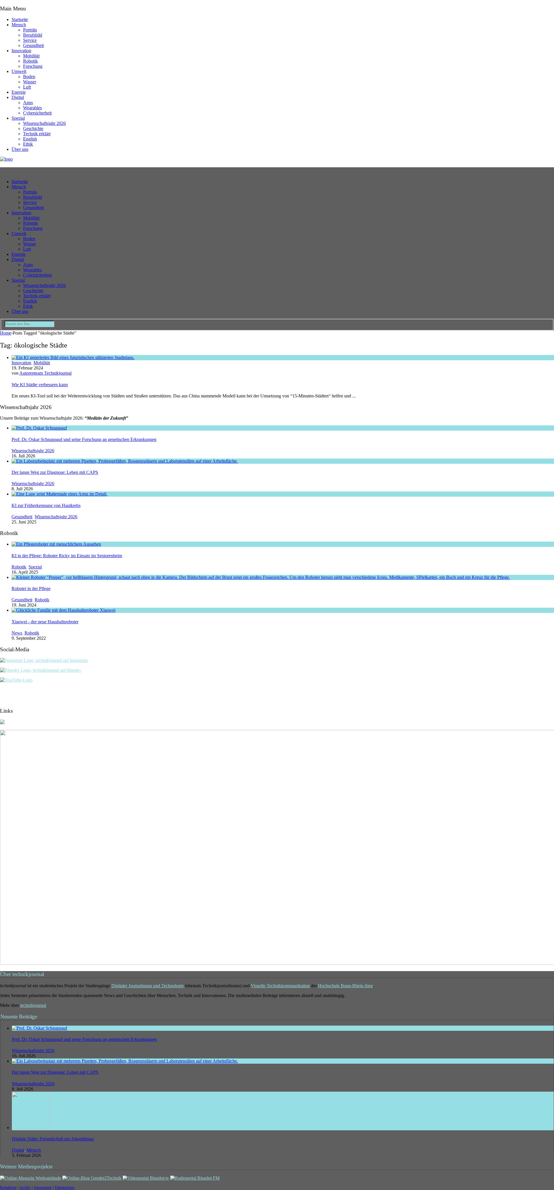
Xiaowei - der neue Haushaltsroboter (45, 621)
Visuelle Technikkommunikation (280, 985)
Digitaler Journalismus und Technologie (148, 985)
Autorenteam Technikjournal (45, 373)
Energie (19, 92)
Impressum (43, 1187)
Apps (28, 102)
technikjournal (33, 1005)
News (17, 632)
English (30, 138)
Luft (27, 87)
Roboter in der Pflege (31, 588)
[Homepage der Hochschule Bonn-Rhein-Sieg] (2, 722)
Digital (18, 97)
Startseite (20, 19)
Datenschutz (64, 1187)
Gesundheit (33, 45)
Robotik (30, 61)
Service (30, 40)
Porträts (30, 29)
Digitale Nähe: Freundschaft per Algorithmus (53, 1138)
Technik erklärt (36, 133)
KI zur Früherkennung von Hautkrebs (46, 505)
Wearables (32, 107)
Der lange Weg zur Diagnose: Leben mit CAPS (55, 472)
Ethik (28, 144)
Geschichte (33, 128)
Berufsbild (32, 35)
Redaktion (8, 1187)
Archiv (25, 1187)
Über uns (20, 149)
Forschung (32, 66)
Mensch (19, 24)
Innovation (21, 50)
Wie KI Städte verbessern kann (40, 384)
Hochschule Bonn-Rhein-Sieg (345, 985)
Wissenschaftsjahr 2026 (44, 123)
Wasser (29, 81)
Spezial (18, 118)
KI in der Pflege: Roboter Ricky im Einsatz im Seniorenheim (67, 555)
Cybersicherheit (37, 112)
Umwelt (19, 71)
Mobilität (31, 55)
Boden (29, 76)
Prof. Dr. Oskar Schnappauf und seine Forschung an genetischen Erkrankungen (84, 439)
